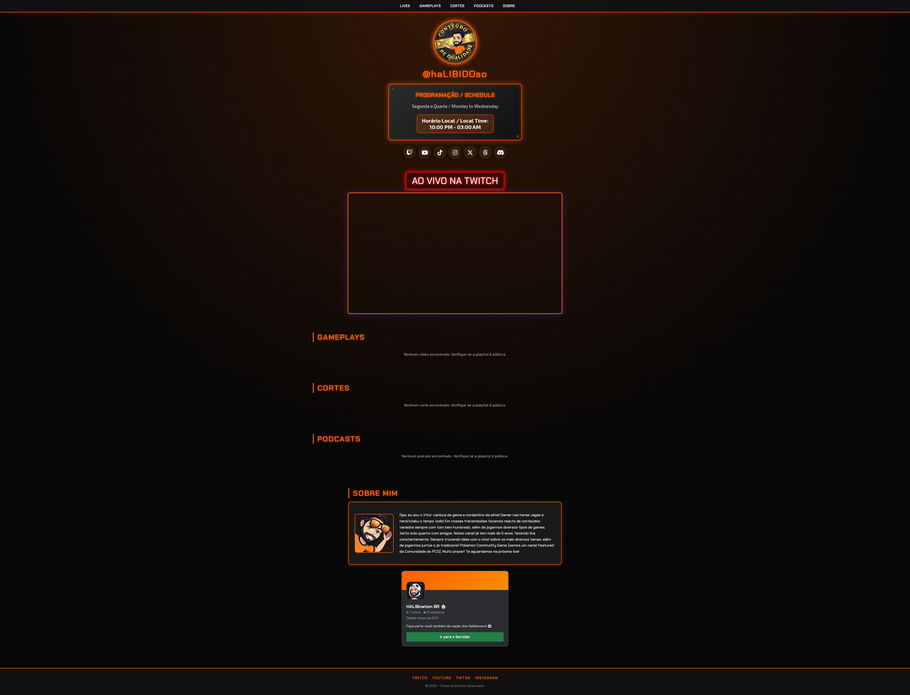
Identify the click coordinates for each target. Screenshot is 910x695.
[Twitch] (409, 152)
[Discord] (500, 152)
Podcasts (483, 6)
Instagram (486, 678)
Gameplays (430, 6)
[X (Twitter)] (470, 152)
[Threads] (485, 152)
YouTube (441, 678)
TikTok (463, 678)
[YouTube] (425, 152)
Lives (405, 6)
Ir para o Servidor (455, 637)
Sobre (509, 6)
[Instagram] (455, 152)
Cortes (457, 6)
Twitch (420, 678)
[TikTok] (440, 152)
